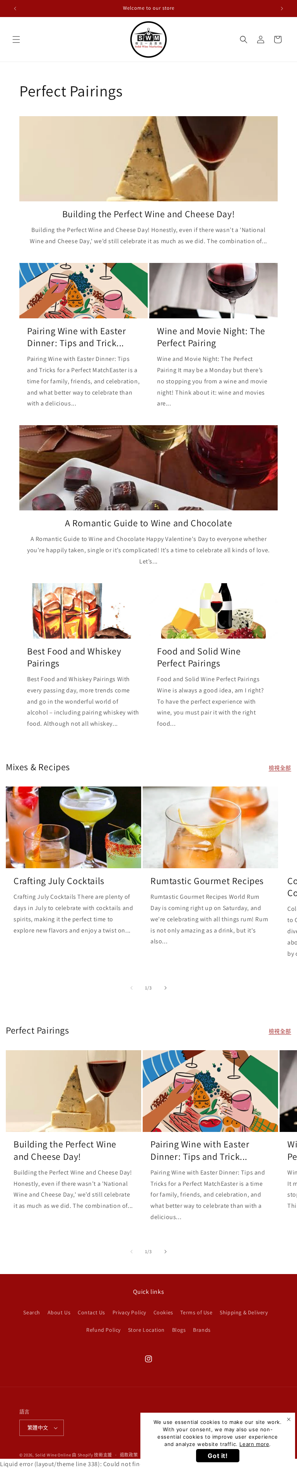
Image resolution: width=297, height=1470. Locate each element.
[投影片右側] (165, 987)
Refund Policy (103, 1329)
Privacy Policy (129, 1312)
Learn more (254, 1444)
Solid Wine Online (53, 1455)
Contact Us (91, 1312)
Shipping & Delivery (244, 1312)
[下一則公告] (281, 8)
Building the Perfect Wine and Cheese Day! (148, 214)
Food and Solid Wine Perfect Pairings (199, 657)
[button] (16, 39)
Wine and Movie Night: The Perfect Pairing (211, 337)
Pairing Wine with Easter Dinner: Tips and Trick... (76, 337)
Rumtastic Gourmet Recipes (207, 881)
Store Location (146, 1329)
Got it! (217, 1456)
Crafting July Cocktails (59, 881)
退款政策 (129, 1455)
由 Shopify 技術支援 (92, 1455)
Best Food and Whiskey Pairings (74, 657)
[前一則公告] (15, 8)
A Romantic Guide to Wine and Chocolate (148, 523)
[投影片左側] (131, 987)
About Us (59, 1312)
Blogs (179, 1329)
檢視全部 (280, 767)
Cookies (163, 1312)
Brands (202, 1329)
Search (31, 1312)
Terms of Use (196, 1312)
